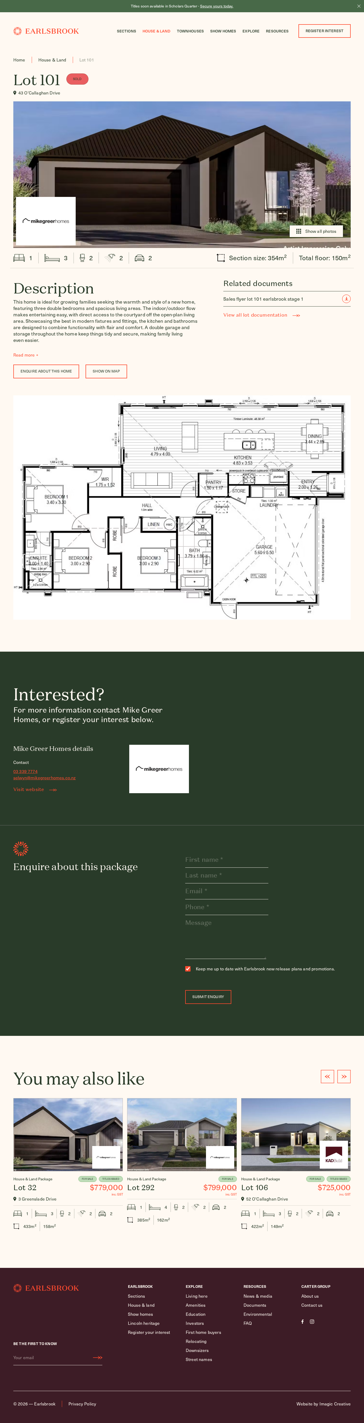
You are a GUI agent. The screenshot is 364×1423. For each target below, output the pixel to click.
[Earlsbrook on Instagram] (312, 1321)
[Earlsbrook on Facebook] (302, 1321)
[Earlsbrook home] (46, 31)
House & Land (157, 31)
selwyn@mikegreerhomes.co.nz (44, 777)
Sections (126, 31)
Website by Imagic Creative (324, 1404)
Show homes (223, 31)
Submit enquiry (208, 996)
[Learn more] (68, 1167)
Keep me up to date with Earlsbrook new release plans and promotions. (265, 968)
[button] (327, 1076)
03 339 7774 (25, 771)
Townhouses (190, 31)
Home (19, 60)
